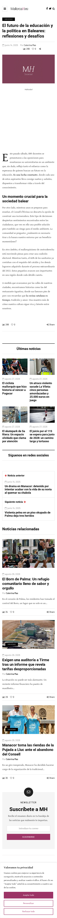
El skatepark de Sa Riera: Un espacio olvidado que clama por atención (14, 436)
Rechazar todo (28, 911)
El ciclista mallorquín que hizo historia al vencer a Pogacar (14, 388)
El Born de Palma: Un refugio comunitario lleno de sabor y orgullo (25, 583)
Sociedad (9, 19)
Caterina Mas (30, 45)
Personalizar (28, 903)
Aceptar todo (28, 895)
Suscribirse (28, 837)
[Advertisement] (28, 120)
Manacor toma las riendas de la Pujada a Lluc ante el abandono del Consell (28, 749)
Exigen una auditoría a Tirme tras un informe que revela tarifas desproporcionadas (25, 664)
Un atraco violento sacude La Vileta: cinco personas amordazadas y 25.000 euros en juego (41, 392)
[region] (28, 890)
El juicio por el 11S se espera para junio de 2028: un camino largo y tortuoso (42, 436)
